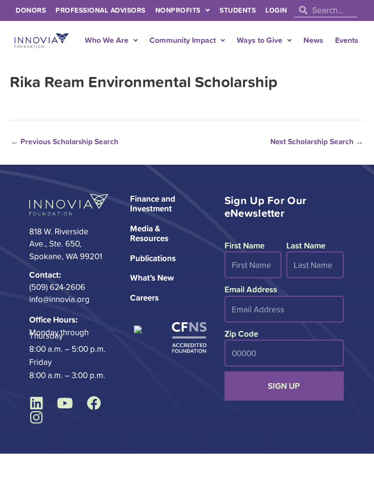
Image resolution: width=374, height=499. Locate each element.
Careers (144, 297)
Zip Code (241, 333)
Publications (153, 258)
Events (346, 40)
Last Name (305, 245)
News (313, 40)
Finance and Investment (152, 203)
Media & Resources (149, 233)
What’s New (152, 277)
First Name (244, 245)
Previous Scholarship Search (64, 141)
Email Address (250, 289)
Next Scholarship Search (316, 141)
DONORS (31, 10)
